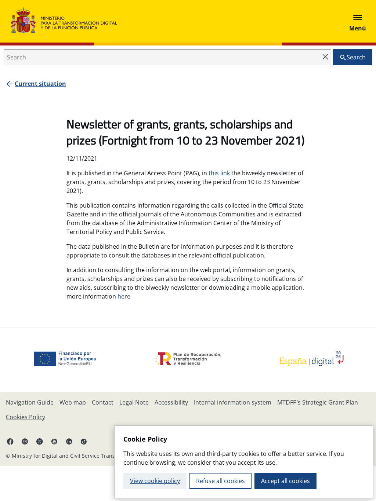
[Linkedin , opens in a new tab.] (69, 441)
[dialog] (243, 461)
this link (219, 173)
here (124, 296)
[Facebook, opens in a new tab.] (10, 441)
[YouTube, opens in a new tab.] (54, 441)
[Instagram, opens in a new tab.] (25, 441)
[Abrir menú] (357, 21)
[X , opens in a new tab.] (39, 441)
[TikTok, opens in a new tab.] (83, 441)
